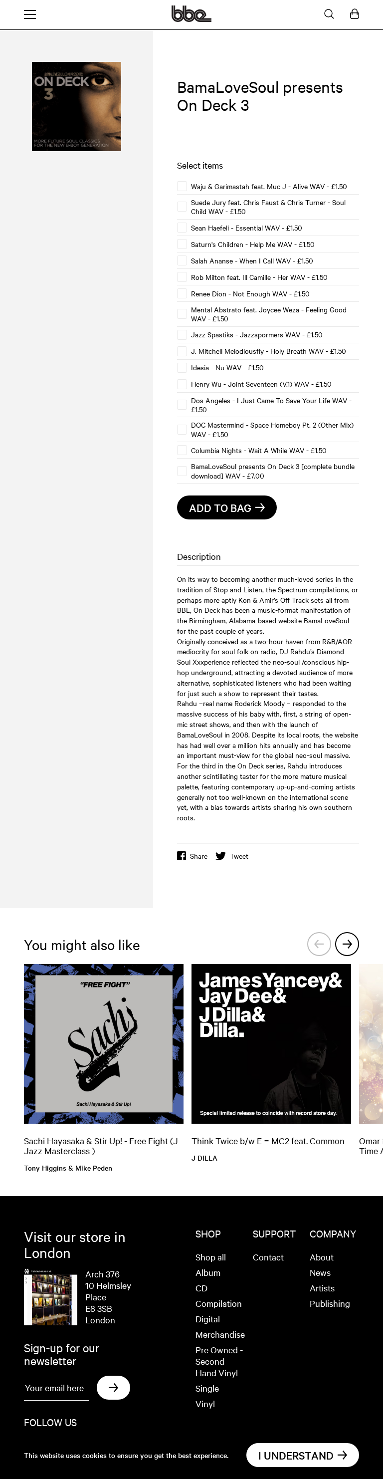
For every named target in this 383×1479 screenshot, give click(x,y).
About (322, 1256)
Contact (268, 1256)
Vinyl (205, 1403)
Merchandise (220, 1334)
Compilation (218, 1303)
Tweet (239, 855)
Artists (322, 1287)
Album (207, 1272)
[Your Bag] (354, 14)
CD (201, 1287)
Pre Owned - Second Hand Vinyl (219, 1361)
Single (207, 1388)
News (320, 1272)
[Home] (191, 19)
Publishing (330, 1303)
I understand (296, 1455)
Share (198, 855)
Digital (207, 1318)
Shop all (210, 1256)
